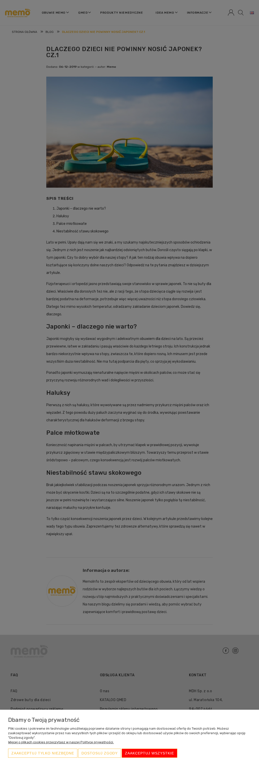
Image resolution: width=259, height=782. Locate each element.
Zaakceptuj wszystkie (149, 753)
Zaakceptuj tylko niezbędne (42, 753)
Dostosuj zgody (99, 753)
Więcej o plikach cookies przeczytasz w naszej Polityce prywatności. (61, 742)
